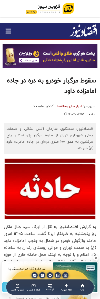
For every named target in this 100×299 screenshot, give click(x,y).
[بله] (35, 275)
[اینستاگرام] (42, 275)
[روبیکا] (65, 275)
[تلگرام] (50, 275)
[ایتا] (58, 275)
